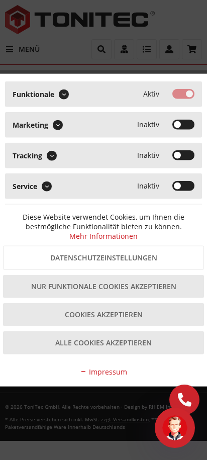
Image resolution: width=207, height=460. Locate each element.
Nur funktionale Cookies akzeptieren (103, 286)
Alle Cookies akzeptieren (103, 342)
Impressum (107, 372)
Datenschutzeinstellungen (103, 257)
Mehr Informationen (103, 236)
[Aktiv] (183, 93)
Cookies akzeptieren (104, 314)
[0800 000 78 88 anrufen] (184, 400)
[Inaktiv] (183, 124)
